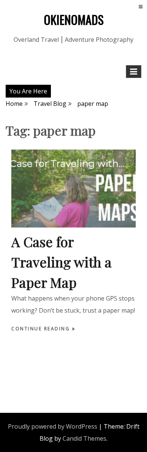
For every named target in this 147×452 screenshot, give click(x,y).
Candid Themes (84, 438)
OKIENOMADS (74, 19)
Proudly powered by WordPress (52, 426)
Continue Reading (41, 328)
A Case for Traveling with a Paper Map (61, 261)
